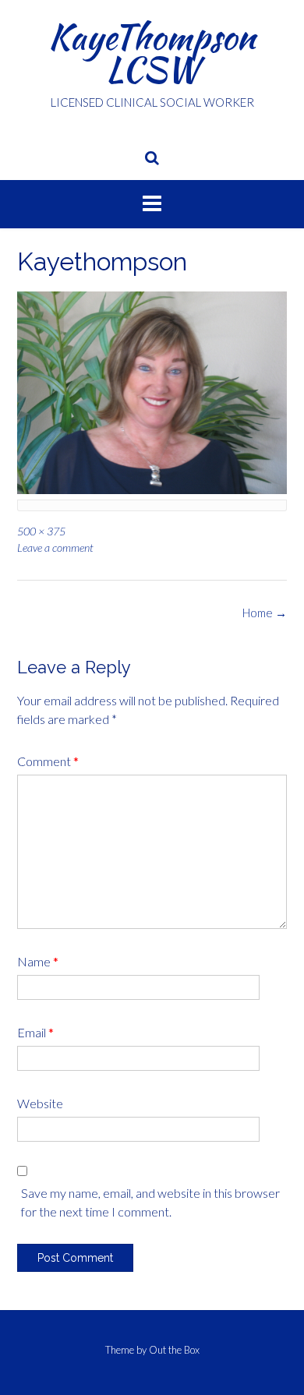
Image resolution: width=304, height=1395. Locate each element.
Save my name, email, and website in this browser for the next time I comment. (150, 1202)
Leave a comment (55, 547)
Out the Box (174, 1350)
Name (37, 961)
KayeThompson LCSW (152, 53)
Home (264, 613)
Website (40, 1103)
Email (35, 1032)
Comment (48, 761)
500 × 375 (41, 531)
